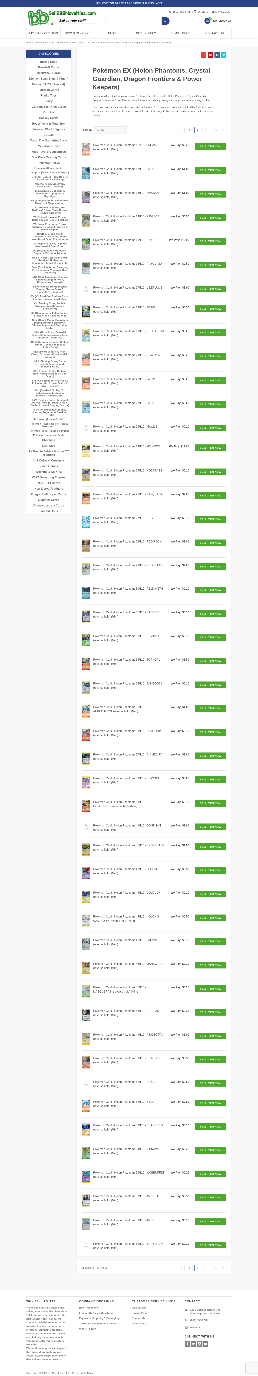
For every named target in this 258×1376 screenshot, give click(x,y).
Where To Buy (87, 1328)
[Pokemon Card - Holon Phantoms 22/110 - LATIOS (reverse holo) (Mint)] (86, 406)
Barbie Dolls (48, 61)
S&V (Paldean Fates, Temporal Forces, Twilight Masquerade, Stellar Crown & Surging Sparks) (50, 403)
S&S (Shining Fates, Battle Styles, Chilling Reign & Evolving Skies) (50, 364)
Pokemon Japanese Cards (48, 435)
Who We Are (139, 1307)
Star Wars (48, 445)
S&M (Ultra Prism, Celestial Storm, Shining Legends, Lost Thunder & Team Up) (50, 335)
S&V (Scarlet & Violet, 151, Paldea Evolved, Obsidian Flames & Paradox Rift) (49, 393)
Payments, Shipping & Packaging (99, 1318)
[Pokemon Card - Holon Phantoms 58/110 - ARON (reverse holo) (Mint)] (86, 1224)
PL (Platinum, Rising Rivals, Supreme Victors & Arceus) (50, 252)
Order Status (139, 1323)
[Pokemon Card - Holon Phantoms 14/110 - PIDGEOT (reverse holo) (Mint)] (86, 220)
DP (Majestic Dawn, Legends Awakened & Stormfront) (50, 245)
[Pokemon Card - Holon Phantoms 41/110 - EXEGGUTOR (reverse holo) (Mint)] (86, 849)
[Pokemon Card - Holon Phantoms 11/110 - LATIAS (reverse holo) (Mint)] (86, 149)
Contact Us (214, 33)
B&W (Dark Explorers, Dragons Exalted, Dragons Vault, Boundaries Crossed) (50, 280)
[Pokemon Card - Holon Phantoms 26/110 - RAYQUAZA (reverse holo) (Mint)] (86, 498)
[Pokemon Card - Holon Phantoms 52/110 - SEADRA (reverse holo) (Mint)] (86, 1105)
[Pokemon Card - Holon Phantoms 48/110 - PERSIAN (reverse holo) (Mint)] (86, 1014)
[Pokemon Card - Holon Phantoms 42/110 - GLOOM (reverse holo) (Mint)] (86, 872)
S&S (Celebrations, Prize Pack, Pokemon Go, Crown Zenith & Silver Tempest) (50, 383)
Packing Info (146, 33)
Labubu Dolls (48, 511)
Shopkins (48, 440)
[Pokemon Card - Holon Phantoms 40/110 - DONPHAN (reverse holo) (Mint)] (86, 826)
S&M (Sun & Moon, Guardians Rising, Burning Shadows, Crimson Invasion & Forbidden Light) (50, 324)
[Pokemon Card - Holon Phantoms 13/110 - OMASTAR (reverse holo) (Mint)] (86, 196)
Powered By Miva (82, 1373)
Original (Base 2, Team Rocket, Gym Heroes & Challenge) (50, 178)
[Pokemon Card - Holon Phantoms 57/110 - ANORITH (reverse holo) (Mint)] (86, 1200)
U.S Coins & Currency (48, 460)
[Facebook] (187, 1344)
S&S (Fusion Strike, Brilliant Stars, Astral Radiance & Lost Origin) (49, 374)
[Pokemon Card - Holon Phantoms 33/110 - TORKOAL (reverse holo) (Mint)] (86, 663)
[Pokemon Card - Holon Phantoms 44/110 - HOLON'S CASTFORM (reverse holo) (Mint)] (86, 920)
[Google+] (199, 1344)
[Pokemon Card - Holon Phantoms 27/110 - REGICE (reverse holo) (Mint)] (86, 521)
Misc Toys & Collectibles (49, 151)
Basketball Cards (49, 73)
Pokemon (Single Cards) (70, 42)
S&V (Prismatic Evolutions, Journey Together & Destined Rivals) (49, 412)
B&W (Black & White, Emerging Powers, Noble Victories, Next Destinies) (49, 270)
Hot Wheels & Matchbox (48, 123)
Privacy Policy (140, 1313)
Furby (49, 101)
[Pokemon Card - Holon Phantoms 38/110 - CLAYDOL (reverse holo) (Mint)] (86, 782)
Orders (203, 11)
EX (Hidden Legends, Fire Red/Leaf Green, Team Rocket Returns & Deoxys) (50, 210)
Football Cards (48, 90)
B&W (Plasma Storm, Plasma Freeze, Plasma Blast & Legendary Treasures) (50, 289)
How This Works (77, 33)
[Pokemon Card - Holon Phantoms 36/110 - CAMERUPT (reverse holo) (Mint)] (86, 734)
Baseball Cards (48, 67)
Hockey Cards (48, 118)
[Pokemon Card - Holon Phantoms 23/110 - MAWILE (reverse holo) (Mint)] (86, 428)
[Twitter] (193, 1344)
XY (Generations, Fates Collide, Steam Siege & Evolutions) (50, 314)
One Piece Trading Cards (48, 157)
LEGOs (49, 135)
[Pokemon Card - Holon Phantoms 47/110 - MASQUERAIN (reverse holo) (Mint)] (86, 991)
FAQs (112, 33)
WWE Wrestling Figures (48, 477)
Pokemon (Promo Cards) (48, 419)
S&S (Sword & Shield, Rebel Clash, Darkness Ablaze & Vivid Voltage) (49, 354)
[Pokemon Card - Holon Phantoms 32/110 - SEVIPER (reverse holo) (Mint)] (86, 639)
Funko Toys (49, 95)
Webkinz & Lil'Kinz (48, 471)
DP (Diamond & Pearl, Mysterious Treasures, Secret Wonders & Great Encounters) (50, 237)
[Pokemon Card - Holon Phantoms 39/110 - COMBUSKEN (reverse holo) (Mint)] (86, 805)
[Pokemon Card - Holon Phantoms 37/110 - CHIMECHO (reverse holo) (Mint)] (86, 758)
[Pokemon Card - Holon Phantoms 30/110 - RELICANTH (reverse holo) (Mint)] (86, 592)
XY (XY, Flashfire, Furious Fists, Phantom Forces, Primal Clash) (50, 297)
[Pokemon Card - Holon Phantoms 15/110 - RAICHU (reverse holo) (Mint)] (86, 243)
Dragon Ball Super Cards (48, 494)
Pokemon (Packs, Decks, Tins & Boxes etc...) (49, 425)
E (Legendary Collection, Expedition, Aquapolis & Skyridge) (50, 194)
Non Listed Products (48, 488)
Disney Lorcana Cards (48, 505)
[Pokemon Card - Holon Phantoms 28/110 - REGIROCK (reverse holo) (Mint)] (86, 545)
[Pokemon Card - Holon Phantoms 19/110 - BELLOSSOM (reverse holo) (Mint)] (86, 335)
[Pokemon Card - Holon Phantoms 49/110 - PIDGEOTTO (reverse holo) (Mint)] (86, 1038)
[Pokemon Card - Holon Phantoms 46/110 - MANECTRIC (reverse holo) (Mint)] (86, 967)
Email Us (195, 1327)
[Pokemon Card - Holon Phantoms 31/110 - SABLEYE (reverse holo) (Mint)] (86, 616)
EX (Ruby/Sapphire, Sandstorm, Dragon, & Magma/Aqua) (50, 202)
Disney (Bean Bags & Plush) (48, 78)
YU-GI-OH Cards (48, 483)
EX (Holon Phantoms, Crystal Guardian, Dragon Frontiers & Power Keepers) (50, 227)
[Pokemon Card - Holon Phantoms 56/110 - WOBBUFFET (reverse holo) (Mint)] (86, 1176)
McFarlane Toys (48, 146)
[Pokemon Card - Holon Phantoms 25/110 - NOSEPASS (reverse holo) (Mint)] (86, 474)
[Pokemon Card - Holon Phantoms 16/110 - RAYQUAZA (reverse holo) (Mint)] (86, 267)
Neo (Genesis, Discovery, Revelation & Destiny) (50, 185)
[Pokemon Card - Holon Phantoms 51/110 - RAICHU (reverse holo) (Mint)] (86, 1083)
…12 (214, 130)
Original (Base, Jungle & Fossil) (50, 172)
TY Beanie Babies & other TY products (49, 453)
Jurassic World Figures (48, 129)
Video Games (48, 466)
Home (29, 42)
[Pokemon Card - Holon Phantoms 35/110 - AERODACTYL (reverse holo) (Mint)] (86, 711)
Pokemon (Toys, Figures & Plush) (49, 430)
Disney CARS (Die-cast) (48, 84)
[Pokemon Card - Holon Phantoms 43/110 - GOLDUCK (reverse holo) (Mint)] (86, 896)
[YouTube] (205, 1344)
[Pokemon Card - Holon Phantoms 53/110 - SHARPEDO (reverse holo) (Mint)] (86, 1129)
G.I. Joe (48, 112)
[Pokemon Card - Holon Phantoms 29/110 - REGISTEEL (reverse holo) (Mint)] (86, 568)
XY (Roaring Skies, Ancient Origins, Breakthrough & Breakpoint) (50, 306)
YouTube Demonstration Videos (98, 1323)
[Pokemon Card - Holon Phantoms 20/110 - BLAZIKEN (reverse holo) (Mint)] (86, 359)
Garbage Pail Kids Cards (49, 106)
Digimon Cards (48, 500)
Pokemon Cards (45, 42)
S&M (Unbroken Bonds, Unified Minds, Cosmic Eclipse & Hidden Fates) (50, 345)
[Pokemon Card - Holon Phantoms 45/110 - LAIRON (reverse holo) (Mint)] (86, 943)
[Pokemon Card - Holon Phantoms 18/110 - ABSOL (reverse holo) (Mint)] (86, 311)
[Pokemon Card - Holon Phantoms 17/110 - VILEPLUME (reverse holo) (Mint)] (86, 289)
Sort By (87, 130)
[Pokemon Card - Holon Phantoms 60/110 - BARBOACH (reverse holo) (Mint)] (86, 1245)
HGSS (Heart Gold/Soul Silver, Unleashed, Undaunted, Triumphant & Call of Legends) (50, 260)
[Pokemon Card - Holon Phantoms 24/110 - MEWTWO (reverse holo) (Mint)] (86, 450)
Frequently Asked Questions (96, 1313)
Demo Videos (180, 33)
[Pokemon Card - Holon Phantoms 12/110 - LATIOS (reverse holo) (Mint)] (86, 173)
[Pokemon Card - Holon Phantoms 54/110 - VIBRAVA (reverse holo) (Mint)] (86, 1152)
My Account (223, 11)
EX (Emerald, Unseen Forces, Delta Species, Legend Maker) (50, 218)
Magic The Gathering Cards (49, 140)
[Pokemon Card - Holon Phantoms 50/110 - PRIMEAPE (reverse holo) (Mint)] (86, 1062)
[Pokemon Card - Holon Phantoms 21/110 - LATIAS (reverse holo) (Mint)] (86, 383)
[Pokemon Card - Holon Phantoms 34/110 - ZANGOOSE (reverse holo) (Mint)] (86, 687)
